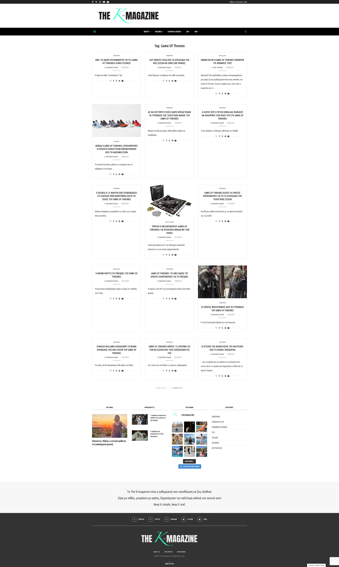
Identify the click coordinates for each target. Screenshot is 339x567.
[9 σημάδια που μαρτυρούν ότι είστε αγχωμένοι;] (140, 435)
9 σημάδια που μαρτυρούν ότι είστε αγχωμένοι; (157, 433)
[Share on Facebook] (113, 81)
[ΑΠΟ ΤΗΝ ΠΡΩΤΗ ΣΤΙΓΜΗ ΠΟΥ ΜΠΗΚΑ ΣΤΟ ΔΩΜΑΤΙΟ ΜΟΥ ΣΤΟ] (201, 439)
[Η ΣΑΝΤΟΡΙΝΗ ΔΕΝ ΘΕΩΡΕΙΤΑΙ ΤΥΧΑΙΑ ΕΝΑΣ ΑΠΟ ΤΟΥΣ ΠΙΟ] (189, 439)
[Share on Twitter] (116, 81)
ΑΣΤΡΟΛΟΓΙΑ (217, 448)
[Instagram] (100, 2)
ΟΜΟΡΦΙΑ (216, 416)
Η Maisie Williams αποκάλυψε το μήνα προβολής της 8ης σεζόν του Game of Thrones (116, 349)
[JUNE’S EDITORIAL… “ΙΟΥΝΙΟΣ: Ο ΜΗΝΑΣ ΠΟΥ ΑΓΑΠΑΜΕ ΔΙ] (201, 451)
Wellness (158, 32)
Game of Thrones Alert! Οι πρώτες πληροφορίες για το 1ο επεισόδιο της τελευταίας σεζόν (222, 196)
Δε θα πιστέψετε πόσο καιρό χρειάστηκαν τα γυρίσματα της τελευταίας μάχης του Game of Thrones (169, 115)
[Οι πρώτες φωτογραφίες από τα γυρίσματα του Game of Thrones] (222, 281)
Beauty (146, 32)
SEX (213, 432)
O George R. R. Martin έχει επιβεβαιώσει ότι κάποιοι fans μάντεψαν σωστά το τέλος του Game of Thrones (116, 196)
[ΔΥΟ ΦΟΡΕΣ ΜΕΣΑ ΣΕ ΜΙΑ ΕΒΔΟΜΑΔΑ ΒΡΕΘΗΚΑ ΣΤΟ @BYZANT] (177, 439)
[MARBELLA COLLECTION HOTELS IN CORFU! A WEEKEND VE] (177, 451)
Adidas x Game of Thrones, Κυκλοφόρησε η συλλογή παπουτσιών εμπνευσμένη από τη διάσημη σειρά (116, 149)
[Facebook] (92, 2)
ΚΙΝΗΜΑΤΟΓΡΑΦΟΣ (219, 427)
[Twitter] (96, 2)
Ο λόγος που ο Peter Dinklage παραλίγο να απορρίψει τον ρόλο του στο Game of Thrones (222, 115)
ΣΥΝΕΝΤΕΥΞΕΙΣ (218, 422)
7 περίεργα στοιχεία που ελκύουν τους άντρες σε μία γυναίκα (158, 417)
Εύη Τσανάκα (218, 67)
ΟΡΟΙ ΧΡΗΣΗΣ (168, 552)
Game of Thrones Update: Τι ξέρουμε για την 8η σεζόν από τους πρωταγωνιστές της (169, 349)
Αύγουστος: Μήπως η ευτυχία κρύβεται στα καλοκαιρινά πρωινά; (109, 443)
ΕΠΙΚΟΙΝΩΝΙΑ (181, 552)
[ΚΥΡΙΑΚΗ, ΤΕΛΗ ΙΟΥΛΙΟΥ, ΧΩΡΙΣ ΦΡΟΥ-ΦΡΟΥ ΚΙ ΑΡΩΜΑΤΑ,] (201, 427)
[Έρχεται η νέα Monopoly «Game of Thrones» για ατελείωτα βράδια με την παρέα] (169, 201)
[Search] (245, 32)
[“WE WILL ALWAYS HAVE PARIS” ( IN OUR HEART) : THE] (177, 427)
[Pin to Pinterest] (119, 81)
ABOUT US (157, 552)
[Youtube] (104, 2)
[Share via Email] (122, 81)
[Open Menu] (94, 31)
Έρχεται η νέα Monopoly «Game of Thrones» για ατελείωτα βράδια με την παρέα (169, 229)
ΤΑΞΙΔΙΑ (215, 437)
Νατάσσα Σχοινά (112, 67)
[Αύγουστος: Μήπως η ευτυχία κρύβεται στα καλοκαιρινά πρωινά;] (109, 426)
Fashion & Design (174, 32)
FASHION (215, 443)
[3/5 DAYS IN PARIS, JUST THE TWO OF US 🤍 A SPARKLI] (189, 427)
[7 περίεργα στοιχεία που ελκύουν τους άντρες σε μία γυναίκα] (140, 419)
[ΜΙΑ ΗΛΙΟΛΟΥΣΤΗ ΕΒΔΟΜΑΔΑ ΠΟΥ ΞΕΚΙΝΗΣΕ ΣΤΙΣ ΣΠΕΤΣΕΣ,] (189, 451)
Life (187, 32)
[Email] (108, 2)
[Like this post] (110, 81)
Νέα (196, 32)
